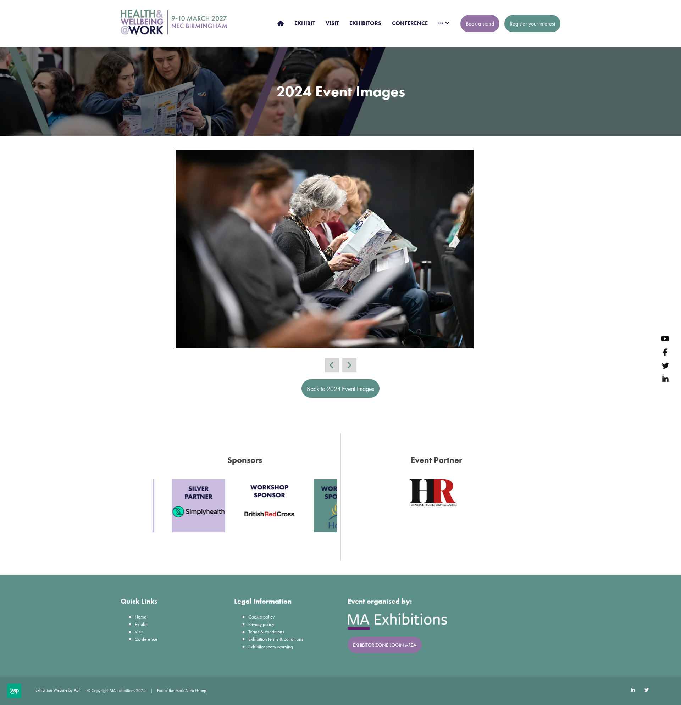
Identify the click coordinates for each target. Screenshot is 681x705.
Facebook (665, 352)
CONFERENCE (410, 23)
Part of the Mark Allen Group (181, 690)
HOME (280, 23)
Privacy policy (261, 624)
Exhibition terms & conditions (275, 639)
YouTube (665, 338)
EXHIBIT (304, 23)
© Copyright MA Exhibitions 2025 (116, 690)
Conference (146, 639)
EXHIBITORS (365, 23)
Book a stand (480, 23)
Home (140, 617)
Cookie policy (261, 617)
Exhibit (141, 624)
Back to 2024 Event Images (340, 389)
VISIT (332, 23)
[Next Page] (349, 365)
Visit (139, 631)
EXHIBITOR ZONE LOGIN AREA (384, 645)
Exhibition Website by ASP (57, 690)
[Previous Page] (332, 365)
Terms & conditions (266, 631)
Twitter (665, 365)
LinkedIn (665, 379)
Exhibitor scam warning (270, 646)
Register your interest (532, 23)
